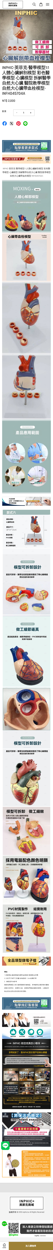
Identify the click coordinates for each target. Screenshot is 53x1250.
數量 (4, 111)
